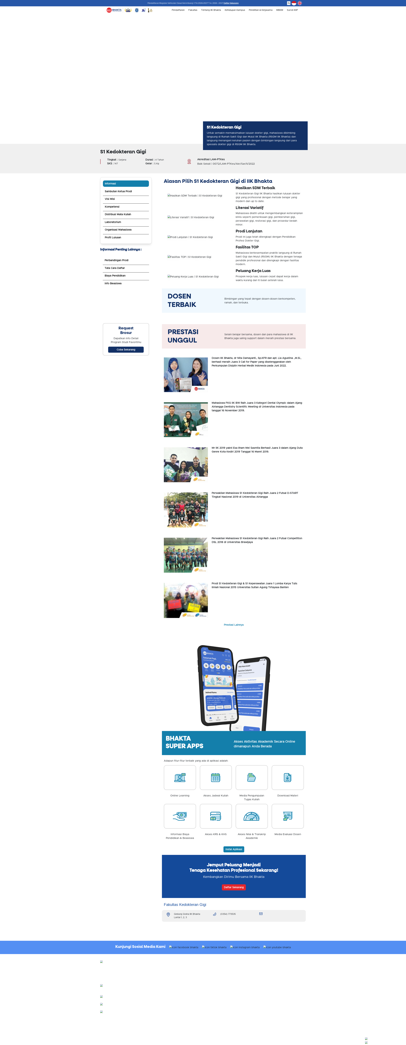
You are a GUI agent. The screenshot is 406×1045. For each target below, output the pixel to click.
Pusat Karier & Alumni (268, 973)
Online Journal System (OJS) (272, 1009)
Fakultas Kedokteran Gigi (219, 1001)
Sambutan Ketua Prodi (118, 191)
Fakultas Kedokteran (216, 998)
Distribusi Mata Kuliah (118, 214)
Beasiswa (211, 977)
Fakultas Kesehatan (216, 1005)
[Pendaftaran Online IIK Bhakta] (126, 306)
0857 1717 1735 (142, 1011)
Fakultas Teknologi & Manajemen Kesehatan (229, 1013)
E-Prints (261, 1005)
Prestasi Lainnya (234, 625)
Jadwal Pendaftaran (216, 969)
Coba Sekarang (126, 349)
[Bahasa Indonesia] (294, 3)
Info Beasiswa (113, 283)
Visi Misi (110, 199)
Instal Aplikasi (234, 849)
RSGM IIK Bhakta (265, 969)
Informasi (110, 183)
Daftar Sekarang (231, 3)
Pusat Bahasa (264, 977)
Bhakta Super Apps (267, 998)
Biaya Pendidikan (115, 275)
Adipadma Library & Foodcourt (273, 985)
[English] (300, 3)
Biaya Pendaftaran (215, 973)
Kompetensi (112, 206)
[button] (385, 1038)
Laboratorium (113, 222)
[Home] (114, 10)
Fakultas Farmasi (214, 1009)
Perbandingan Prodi (116, 260)
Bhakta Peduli (264, 981)
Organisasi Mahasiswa (118, 229)
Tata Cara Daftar (115, 268)
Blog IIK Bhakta (265, 1001)
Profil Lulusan (113, 237)
